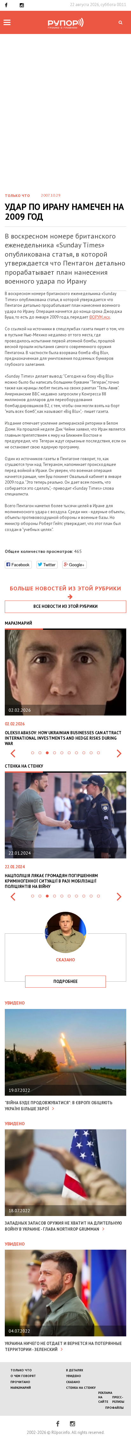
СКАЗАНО (73, 1382)
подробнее (65, 981)
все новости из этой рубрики (65, 606)
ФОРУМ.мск (99, 317)
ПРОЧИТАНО (20, 1382)
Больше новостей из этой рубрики (65, 588)
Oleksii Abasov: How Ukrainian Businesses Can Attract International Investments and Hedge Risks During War (63, 738)
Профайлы (114, 1408)
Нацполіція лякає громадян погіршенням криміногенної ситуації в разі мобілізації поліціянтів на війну (51, 881)
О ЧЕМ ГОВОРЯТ (23, 1376)
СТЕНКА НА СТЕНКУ (81, 1388)
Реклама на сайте (105, 1397)
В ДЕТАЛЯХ (74, 1370)
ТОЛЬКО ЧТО (21, 1370)
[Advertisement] (65, 118)
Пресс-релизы (118, 1399)
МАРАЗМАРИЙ (20, 1388)
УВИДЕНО (73, 1376)
